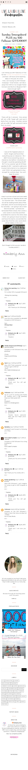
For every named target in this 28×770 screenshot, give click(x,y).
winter (23, 701)
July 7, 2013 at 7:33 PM (17, 427)
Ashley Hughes (14, 112)
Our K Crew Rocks (9, 516)
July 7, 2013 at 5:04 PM (14, 316)
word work (5, 704)
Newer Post (6, 278)
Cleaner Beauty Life (9, 27)
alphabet (16, 680)
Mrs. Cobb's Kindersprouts (12, 370)
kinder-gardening (9, 479)
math (3, 693)
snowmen (4, 701)
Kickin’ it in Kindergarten (11, 403)
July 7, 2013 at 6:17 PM (17, 392)
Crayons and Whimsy (10, 356)
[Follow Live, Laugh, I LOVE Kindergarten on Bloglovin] (14, 738)
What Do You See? (14, 657)
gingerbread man (12, 688)
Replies (8, 301)
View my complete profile (14, 733)
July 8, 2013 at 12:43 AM (18, 509)
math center (9, 693)
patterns (4, 696)
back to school (6, 683)
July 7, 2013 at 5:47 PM (14, 363)
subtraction (11, 701)
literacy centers (19, 691)
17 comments (19, 44)
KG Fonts (14, 114)
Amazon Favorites (8, 23)
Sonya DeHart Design (14, 111)
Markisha (7, 427)
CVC (3, 680)
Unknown (7, 392)
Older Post (21, 278)
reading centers (21, 696)
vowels (18, 701)
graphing (21, 688)
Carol (6, 363)
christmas (14, 683)
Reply (5, 297)
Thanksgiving (9, 680)
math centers (17, 693)
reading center (12, 696)
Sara (5, 316)
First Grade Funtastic (10, 437)
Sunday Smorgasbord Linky (15, 74)
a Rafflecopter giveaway (14, 147)
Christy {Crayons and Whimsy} (13, 345)
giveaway (12, 32)
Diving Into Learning (10, 288)
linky (16, 32)
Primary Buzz (8, 325)
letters (11, 691)
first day (4, 688)
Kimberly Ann (12, 303)
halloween (4, 691)
